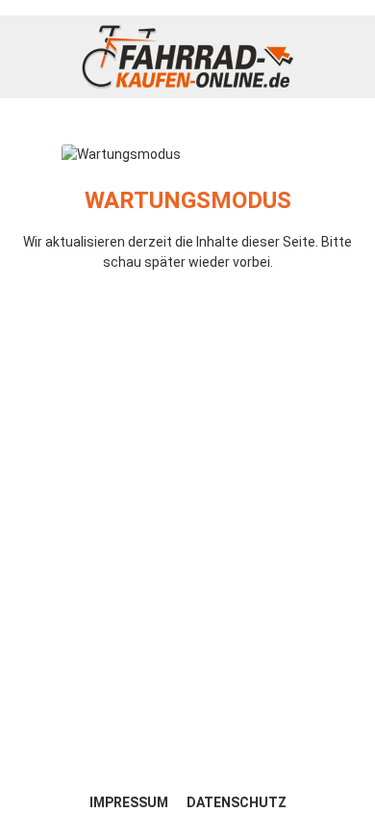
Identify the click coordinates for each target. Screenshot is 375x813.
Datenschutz (237, 802)
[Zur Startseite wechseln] (187, 57)
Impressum (130, 802)
